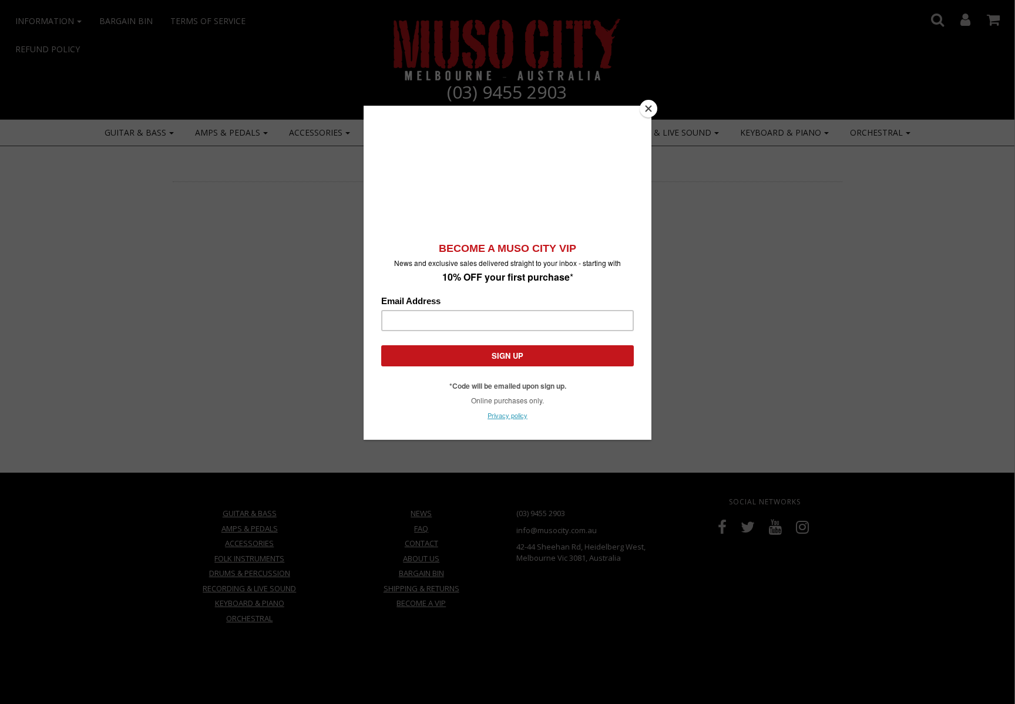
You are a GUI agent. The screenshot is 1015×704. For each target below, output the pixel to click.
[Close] (648, 108)
